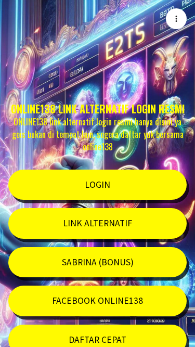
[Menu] (176, 18)
